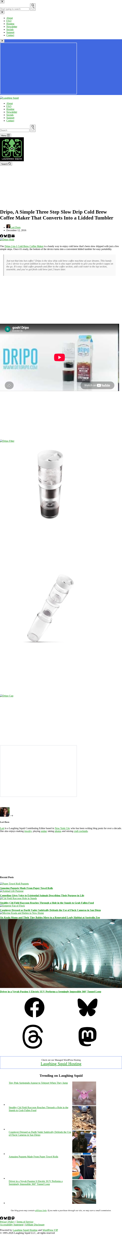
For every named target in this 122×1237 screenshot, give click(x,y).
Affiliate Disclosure (34, 1224)
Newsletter (11, 112)
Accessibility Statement (11, 1224)
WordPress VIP (50, 1230)
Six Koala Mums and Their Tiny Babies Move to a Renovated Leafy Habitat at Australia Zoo (50, 917)
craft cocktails (81, 831)
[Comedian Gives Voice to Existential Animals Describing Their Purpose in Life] (12, 891)
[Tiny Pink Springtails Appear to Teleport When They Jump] (84, 1104)
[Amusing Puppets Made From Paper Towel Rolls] (14, 883)
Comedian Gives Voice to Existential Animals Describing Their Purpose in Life (42, 895)
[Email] (13, 236)
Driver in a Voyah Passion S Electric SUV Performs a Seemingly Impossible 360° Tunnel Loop (50, 991)
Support (10, 117)
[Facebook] (2, 236)
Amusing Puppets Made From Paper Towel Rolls (26, 888)
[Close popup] (2, 41)
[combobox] (14, 130)
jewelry (28, 831)
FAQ (8, 106)
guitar (44, 831)
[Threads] (9, 236)
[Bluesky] (6, 236)
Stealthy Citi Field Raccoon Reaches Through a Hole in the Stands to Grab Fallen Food (47, 902)
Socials (10, 114)
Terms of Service (24, 1221)
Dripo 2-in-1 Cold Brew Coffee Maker (24, 246)
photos (58, 831)
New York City (62, 828)
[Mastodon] (87, 1047)
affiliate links (41, 1210)
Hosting (10, 109)
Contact (10, 120)
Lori (2, 828)
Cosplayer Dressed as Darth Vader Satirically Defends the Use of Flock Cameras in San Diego (50, 910)
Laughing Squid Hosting (61, 1063)
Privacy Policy (7, 1221)
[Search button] (33, 128)
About (9, 103)
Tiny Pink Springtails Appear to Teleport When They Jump (38, 1083)
